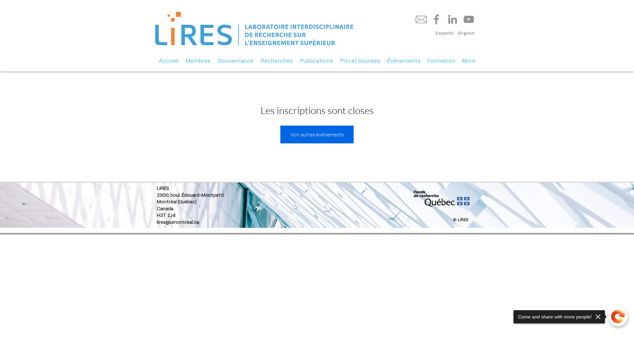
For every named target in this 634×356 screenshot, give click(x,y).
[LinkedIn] (452, 19)
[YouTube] (468, 19)
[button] (198, 60)
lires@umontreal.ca (178, 222)
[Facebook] (436, 19)
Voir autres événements (317, 134)
